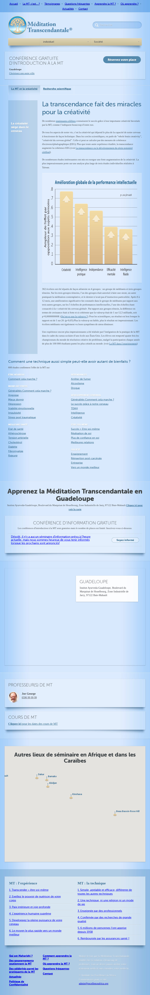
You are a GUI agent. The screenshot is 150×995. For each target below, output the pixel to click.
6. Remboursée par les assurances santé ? (103, 938)
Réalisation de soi (81, 433)
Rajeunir (13, 455)
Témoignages (52, 3)
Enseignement (79, 454)
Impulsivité (14, 412)
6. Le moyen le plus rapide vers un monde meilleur (35, 932)
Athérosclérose (17, 433)
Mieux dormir (16, 399)
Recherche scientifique (57, 88)
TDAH (74, 408)
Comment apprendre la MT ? (57, 957)
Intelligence (78, 412)
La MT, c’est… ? (31, 3)
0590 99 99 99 (29, 697)
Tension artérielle (18, 437)
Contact (83, 8)
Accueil (14, 3)
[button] (71, 796)
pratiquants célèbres (66, 121)
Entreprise (77, 462)
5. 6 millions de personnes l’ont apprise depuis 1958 (102, 929)
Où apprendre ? (129, 3)
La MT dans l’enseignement (123, 343)
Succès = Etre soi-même (85, 429)
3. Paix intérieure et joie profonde (29, 907)
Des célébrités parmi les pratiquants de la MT (23, 970)
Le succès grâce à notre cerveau (89, 404)
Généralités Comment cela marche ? (29, 390)
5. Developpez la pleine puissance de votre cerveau (35, 922)
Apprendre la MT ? (105, 3)
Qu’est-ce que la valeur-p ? (74, 316)
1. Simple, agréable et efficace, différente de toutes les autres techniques (105, 891)
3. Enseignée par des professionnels (100, 911)
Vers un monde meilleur (85, 467)
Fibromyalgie (15, 451)
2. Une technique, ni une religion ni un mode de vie (106, 902)
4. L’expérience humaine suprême (30, 913)
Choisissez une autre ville (22, 73)
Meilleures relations (82, 442)
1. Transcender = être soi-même (28, 890)
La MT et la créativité (24, 88)
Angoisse (13, 395)
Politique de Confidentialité (18, 983)
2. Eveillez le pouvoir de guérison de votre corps (35, 898)
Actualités (68, 8)
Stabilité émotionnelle (21, 408)
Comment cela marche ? (22, 379)
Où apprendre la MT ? (56, 963)
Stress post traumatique (22, 417)
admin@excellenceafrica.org (93, 983)
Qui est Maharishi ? (21, 955)
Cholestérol (15, 442)
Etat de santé (15, 429)
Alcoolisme (77, 383)
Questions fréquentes (77, 3)
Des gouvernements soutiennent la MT (21, 962)
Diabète (12, 446)
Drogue (75, 388)
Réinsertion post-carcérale (86, 458)
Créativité (76, 417)
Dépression (14, 404)
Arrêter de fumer (81, 379)
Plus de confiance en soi (85, 437)
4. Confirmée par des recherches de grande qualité (104, 919)
